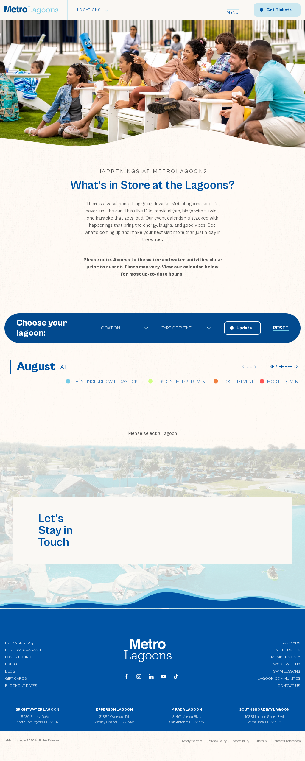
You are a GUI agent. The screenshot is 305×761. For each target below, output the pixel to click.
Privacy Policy (217, 741)
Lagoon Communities (279, 678)
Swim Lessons (286, 671)
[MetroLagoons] (148, 650)
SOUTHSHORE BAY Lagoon (264, 710)
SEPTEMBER (281, 366)
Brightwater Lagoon (37, 710)
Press (11, 664)
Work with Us (286, 664)
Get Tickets (279, 10)
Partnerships (286, 650)
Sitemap (261, 741)
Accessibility (241, 741)
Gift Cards (16, 678)
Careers (291, 643)
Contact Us (289, 686)
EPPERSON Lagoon (114, 710)
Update (244, 328)
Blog (10, 671)
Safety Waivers (192, 741)
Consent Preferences (287, 741)
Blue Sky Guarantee (25, 650)
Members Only (285, 657)
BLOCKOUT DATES (21, 686)
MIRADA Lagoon (186, 710)
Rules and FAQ (19, 643)
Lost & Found (18, 657)
